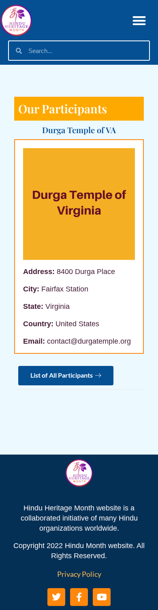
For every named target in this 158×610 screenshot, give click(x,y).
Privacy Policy (79, 574)
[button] (139, 20)
